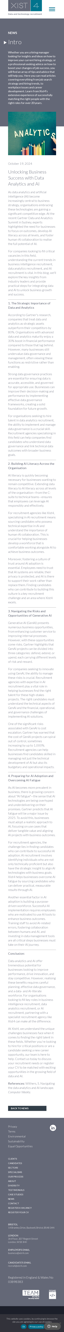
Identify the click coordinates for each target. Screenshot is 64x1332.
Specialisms (15, 1172)
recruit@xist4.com (17, 1265)
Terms (11, 1131)
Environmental (17, 1136)
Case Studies (15, 1194)
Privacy (12, 1126)
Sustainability (16, 1141)
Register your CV (18, 1212)
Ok (23, 1326)
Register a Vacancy (20, 1208)
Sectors (13, 1167)
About (12, 1181)
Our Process (15, 1176)
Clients (12, 1158)
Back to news (19, 1108)
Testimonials (16, 1190)
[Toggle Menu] (52, 9)
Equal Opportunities (20, 1146)
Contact (13, 1203)
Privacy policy (36, 1326)
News (11, 1199)
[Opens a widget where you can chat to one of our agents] (52, 1326)
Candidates (15, 1163)
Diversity (14, 1185)
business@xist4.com (18, 1253)
